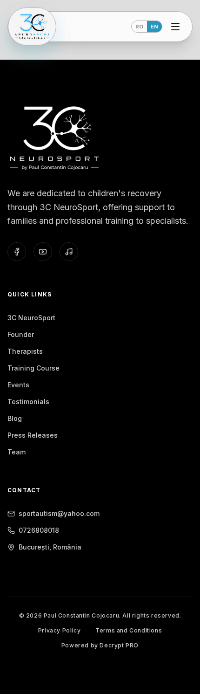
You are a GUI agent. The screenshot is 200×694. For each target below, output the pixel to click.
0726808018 (39, 530)
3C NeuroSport (31, 318)
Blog (14, 418)
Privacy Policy (59, 630)
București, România (50, 547)
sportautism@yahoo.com (59, 513)
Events (18, 385)
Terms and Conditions (128, 630)
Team (16, 452)
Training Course (33, 368)
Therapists (25, 351)
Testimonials (28, 401)
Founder (20, 334)
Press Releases (32, 435)
